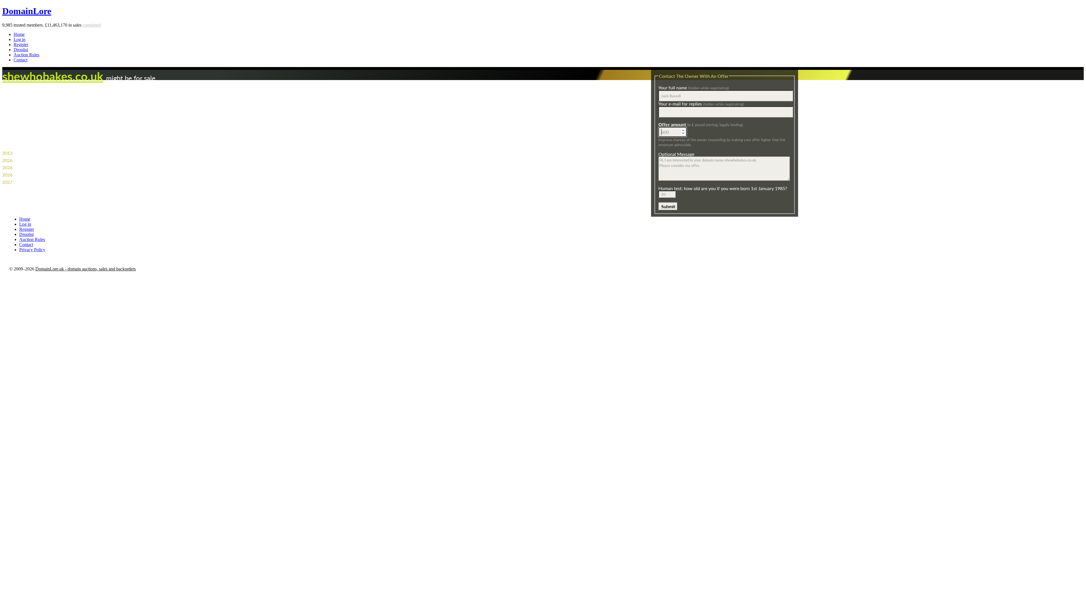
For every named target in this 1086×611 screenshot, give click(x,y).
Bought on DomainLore (36, 174)
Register (21, 44)
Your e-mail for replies (701, 103)
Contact (20, 59)
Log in (19, 39)
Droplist (21, 49)
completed (92, 25)
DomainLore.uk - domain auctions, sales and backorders (85, 268)
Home (19, 34)
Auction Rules (26, 54)
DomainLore (26, 11)
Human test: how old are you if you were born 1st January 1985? (722, 188)
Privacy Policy (32, 249)
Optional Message (676, 154)
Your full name (693, 87)
